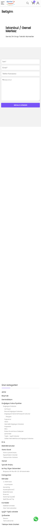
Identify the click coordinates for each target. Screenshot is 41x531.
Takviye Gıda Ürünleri (10, 524)
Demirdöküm (7, 399)
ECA (3, 442)
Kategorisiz (6, 475)
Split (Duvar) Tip (8, 499)
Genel (4, 461)
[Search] (27, 3)
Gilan (6, 422)
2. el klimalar (7, 482)
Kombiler (5, 503)
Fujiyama (7, 419)
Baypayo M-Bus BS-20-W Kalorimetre (16, 471)
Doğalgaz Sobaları (9, 406)
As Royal (7, 409)
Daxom (5, 518)
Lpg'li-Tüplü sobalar (10, 511)
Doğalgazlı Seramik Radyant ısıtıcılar (17, 414)
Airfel (4, 392)
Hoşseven (7, 426)
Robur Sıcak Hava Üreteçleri (13, 431)
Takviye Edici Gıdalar (10, 457)
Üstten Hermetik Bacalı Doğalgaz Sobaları (18, 438)
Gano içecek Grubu (10, 453)
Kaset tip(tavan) (8, 490)
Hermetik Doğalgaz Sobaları (14, 424)
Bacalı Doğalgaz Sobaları (13, 411)
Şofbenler (6, 515)
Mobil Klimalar (8, 492)
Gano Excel (6, 449)
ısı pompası (8, 484)
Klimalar (5, 479)
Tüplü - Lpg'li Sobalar (11, 436)
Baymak (5, 396)
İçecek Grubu (7, 464)
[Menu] (2, 3)
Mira (5, 429)
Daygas (8, 417)
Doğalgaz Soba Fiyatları (12, 403)
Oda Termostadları (9, 508)
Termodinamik (8, 521)
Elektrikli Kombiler (9, 506)
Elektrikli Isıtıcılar (8, 446)
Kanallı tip (6, 487)
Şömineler (7, 434)
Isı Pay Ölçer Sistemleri (11, 468)
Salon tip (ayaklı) (9, 497)
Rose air (6, 494)
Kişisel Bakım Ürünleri (10, 455)
